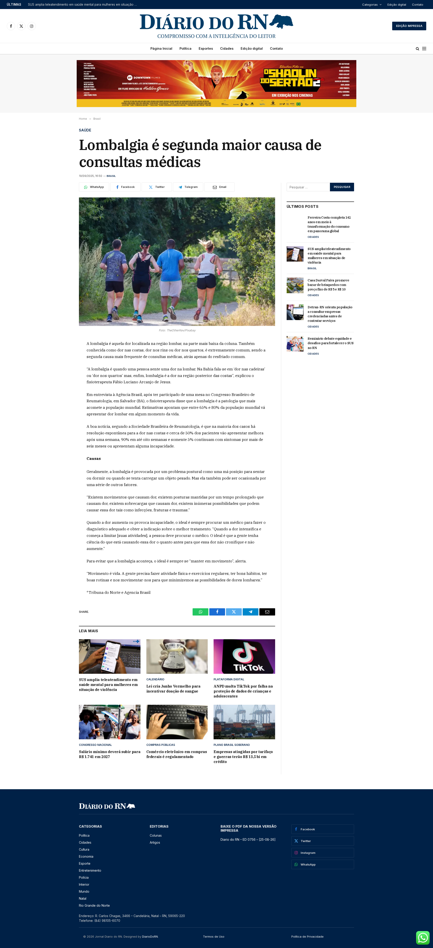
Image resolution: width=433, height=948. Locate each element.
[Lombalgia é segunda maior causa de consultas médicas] (177, 261)
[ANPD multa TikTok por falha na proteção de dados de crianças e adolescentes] (244, 656)
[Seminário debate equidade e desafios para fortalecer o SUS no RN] (295, 343)
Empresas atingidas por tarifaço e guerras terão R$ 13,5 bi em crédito (243, 756)
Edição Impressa (409, 26)
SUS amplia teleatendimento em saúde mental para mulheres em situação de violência (84, 4)
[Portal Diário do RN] (216, 26)
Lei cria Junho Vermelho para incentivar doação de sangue (173, 688)
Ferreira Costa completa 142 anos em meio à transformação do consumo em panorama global (329, 224)
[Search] (417, 49)
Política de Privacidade (307, 936)
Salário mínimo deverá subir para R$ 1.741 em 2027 (109, 754)
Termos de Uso (213, 936)
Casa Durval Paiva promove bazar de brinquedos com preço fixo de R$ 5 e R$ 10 (328, 284)
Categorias (370, 4)
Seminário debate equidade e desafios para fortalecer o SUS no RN (331, 343)
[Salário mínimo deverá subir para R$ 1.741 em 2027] (109, 722)
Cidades (226, 48)
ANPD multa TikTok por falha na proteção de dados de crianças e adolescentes (243, 691)
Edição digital (396, 4)
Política (185, 48)
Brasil (111, 176)
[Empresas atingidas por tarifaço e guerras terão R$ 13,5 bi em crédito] (244, 722)
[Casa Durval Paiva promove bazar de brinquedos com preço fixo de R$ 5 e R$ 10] (295, 285)
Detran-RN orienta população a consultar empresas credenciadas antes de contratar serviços (330, 314)
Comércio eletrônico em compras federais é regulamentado (176, 754)
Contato (417, 4)
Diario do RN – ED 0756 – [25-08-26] (248, 839)
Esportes (206, 48)
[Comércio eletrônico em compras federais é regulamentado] (177, 722)
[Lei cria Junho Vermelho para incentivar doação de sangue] (177, 656)
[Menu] (424, 49)
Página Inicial (161, 48)
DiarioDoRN (150, 936)
